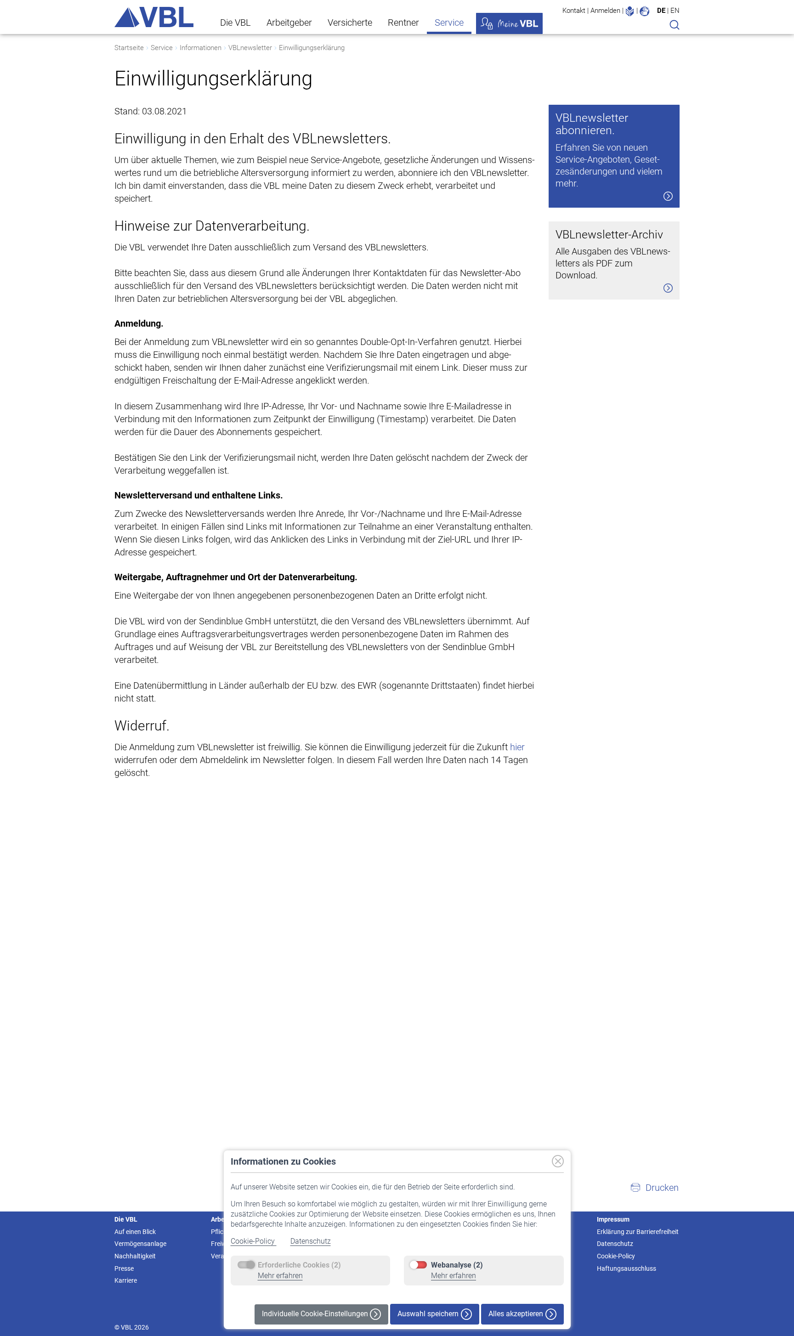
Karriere (125, 1280)
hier (517, 747)
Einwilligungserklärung (312, 48)
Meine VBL (509, 23)
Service (449, 22)
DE (661, 10)
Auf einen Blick (135, 1231)
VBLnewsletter (250, 48)
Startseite (129, 48)
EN (675, 10)
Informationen (200, 48)
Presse (124, 1268)
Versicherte (350, 22)
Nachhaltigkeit (135, 1256)
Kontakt (573, 10)
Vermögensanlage (140, 1243)
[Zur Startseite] (153, 17)
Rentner (403, 22)
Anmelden (605, 10)
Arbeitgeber (289, 22)
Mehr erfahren (280, 1275)
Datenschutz (310, 1241)
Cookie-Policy (254, 1241)
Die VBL (235, 22)
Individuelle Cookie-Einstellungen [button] (316, 1313)
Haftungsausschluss (626, 1268)
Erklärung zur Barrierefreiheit (638, 1231)
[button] (654, 1187)
